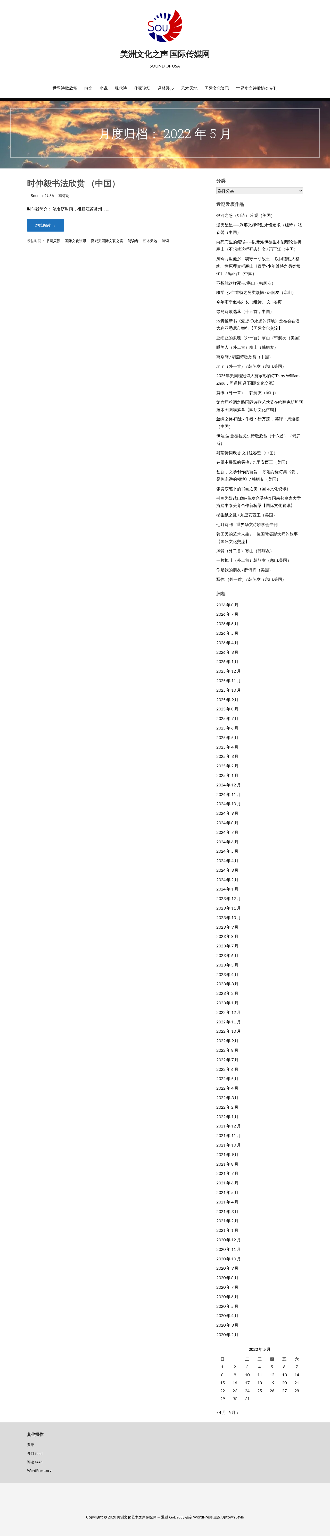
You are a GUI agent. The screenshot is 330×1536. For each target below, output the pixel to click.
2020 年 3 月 (227, 1324)
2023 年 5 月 (227, 964)
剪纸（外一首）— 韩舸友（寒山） (247, 392)
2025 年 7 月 (227, 718)
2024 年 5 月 (227, 850)
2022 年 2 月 (227, 1107)
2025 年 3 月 (227, 756)
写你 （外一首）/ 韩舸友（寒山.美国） (251, 579)
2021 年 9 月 (227, 1154)
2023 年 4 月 (227, 974)
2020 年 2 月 (227, 1334)
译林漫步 (166, 88)
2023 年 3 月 (227, 983)
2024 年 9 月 (227, 813)
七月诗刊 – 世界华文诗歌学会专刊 (247, 524)
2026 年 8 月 (227, 604)
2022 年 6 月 (227, 1069)
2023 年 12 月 (228, 898)
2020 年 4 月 (227, 1315)
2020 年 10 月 (228, 1258)
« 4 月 (221, 1412)
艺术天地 (189, 88)
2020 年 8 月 (227, 1277)
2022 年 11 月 (228, 1021)
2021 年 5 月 (227, 1192)
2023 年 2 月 (227, 993)
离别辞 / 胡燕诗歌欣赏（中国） (244, 356)
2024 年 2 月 (227, 879)
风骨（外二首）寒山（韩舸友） (245, 550)
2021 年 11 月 (228, 1135)
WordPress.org (39, 1470)
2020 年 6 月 (227, 1296)
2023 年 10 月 (228, 917)
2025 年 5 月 (227, 737)
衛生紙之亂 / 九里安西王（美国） (246, 514)
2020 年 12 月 (228, 1239)
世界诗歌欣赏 (65, 88)
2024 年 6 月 (227, 841)
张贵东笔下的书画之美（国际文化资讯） (253, 488)
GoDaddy (176, 1517)
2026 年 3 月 (227, 652)
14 (296, 1374)
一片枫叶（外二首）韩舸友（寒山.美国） (253, 560)
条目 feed (35, 1453)
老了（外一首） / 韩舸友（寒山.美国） (251, 366)
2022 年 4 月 (227, 1087)
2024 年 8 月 (227, 822)
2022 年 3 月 (227, 1097)
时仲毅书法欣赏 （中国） (73, 183)
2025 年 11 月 (228, 680)
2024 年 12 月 (228, 784)
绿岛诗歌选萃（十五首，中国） (245, 311)
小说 (104, 88)
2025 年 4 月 (227, 746)
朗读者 (133, 241)
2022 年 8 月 (227, 1050)
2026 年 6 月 (227, 623)
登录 (30, 1444)
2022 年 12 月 (228, 1012)
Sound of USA (42, 195)
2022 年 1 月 (227, 1116)
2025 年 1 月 (227, 775)
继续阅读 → (45, 225)
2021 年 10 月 (228, 1144)
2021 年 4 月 (227, 1201)
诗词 (165, 241)
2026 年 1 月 (227, 661)
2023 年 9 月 (227, 926)
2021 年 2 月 (227, 1220)
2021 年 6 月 (227, 1182)
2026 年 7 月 (227, 614)
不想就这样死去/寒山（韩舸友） (246, 283)
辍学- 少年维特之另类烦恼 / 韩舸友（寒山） (256, 292)
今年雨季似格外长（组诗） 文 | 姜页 (249, 301)
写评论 (64, 195)
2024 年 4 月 (227, 860)
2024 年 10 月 (228, 803)
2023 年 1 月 (227, 1002)
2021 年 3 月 (227, 1211)
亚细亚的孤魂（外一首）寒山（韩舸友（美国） (259, 337)
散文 (88, 88)
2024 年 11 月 (228, 794)
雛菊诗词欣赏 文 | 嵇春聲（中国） (247, 452)
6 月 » (233, 1412)
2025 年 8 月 (227, 708)
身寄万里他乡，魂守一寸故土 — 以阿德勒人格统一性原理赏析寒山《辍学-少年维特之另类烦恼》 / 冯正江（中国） (258, 266)
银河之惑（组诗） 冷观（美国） (245, 215)
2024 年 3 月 (227, 870)
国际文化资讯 (216, 88)
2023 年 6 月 (227, 955)
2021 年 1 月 (227, 1230)
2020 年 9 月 (227, 1268)
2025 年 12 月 (228, 670)
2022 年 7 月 (227, 1059)
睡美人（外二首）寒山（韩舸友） (247, 347)
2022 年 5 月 (227, 1078)
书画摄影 (53, 241)
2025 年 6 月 (227, 727)
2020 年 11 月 (228, 1249)
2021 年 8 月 (227, 1163)
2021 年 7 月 (227, 1173)
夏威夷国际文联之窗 (107, 241)
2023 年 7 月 (227, 945)
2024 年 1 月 (227, 888)
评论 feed (35, 1462)
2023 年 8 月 (227, 936)
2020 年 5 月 (227, 1306)
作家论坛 (142, 88)
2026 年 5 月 (227, 633)
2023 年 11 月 (228, 907)
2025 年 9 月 (227, 699)
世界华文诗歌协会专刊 (256, 88)
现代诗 (121, 88)
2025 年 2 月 (227, 765)
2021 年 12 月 (228, 1125)
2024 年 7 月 (227, 832)
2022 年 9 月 (227, 1040)
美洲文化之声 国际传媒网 (165, 54)
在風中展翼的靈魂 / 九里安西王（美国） (253, 462)
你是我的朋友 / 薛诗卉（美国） (244, 569)
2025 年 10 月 (228, 690)
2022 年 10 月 (228, 1031)
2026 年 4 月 (227, 642)
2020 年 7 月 (227, 1287)
